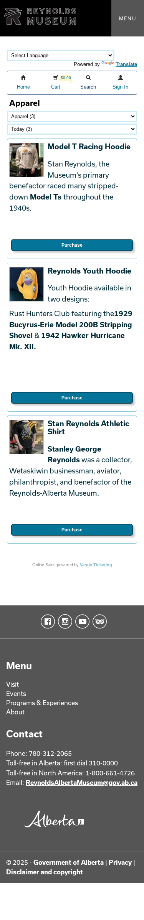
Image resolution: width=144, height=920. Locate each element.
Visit (12, 684)
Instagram (63, 621)
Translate (126, 64)
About (15, 712)
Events (16, 693)
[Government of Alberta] (52, 829)
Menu (127, 18)
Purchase (72, 245)
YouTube (80, 621)
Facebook (46, 621)
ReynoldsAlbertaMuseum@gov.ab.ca (81, 782)
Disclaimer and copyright (44, 871)
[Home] (72, 18)
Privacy (120, 862)
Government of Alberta (68, 862)
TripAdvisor (98, 621)
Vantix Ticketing (96, 564)
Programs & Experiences (42, 702)
